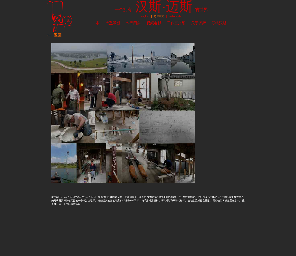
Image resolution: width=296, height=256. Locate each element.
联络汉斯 (219, 23)
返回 (58, 35)
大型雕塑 (113, 23)
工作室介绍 (176, 23)
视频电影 (154, 23)
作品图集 (133, 23)
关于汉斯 (198, 23)
